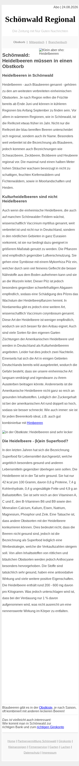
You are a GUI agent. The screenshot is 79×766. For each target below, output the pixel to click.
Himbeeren (35, 423)
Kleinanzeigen (17, 746)
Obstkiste (45, 707)
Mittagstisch (36, 42)
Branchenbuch (57, 42)
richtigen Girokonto (50, 727)
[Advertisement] (39, 660)
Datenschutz (32, 752)
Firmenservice (38, 746)
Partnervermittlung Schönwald (37, 741)
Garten (53, 746)
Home (11, 741)
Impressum (49, 752)
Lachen (65, 746)
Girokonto (65, 741)
